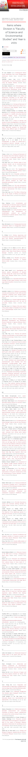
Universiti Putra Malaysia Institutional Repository (13, 19)
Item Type (16, 57)
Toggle (3, 3)
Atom (24, 50)
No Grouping (22, 57)
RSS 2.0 (24, 53)
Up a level (6, 46)
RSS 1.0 (24, 51)
